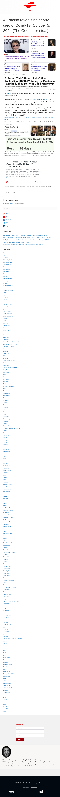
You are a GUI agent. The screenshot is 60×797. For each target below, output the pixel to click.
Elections (5, 384)
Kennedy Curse (7, 465)
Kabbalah (5, 463)
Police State (6, 557)
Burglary (5, 318)
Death (19, 36)
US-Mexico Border (8, 687)
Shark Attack (6, 620)
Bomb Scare (6, 306)
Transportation (6, 676)
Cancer (5, 320)
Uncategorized (7, 683)
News (32, 36)
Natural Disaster (7, 526)
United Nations (7, 685)
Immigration (6, 447)
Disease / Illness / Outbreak (10, 367)
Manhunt (5, 482)
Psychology (6, 589)
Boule (4, 309)
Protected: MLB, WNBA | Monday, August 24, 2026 (16, 242)
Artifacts (5, 276)
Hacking (5, 437)
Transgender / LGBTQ (8, 673)
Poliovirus (5, 559)
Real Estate (6, 596)
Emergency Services (8, 386)
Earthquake (6, 372)
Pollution (5, 564)
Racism (5, 592)
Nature (5, 528)
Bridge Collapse (7, 311)
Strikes (5, 645)
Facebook (8, 220)
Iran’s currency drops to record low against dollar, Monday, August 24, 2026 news (23, 244)
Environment (6, 393)
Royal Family (6, 603)
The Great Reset (7, 664)
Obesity (5, 538)
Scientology (6, 610)
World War (5, 709)
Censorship (6, 330)
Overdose (5, 547)
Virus (4, 697)
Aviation (5, 283)
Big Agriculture (6, 295)
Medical (5, 496)
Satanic (5, 606)
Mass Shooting (7, 486)
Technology (6, 659)
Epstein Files (6, 395)
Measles (5, 493)
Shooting (5, 622)
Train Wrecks (6, 671)
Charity (5, 334)
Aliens (4, 267)
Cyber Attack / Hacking (9, 360)
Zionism (5, 711)
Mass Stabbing (7, 489)
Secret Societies (7, 613)
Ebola (4, 374)
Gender (5, 430)
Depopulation (6, 365)
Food (4, 414)
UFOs (4, 680)
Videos (5, 694)
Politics (5, 561)
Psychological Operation (42, 36)
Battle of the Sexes (8, 290)
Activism (5, 257)
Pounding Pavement (8, 571)
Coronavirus (13, 36)
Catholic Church (7, 325)
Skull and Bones (7, 624)
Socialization (6, 631)
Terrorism (5, 662)
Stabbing (5, 636)
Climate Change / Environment (11, 341)
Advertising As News (8, 260)
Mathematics (6, 491)
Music (4, 519)
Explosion (5, 400)
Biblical (5, 292)
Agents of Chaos (7, 262)
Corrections (6, 353)
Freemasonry (6, 419)
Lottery (5, 477)
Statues (5, 643)
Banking (5, 288)
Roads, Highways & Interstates (11, 601)
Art (4, 274)
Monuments (6, 514)
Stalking (5, 641)
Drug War (5, 369)
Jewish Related (7, 461)
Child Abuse (6, 337)
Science (5, 608)
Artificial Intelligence (8, 278)
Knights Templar (7, 470)
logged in (12, 203)
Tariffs (4, 650)
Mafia (4, 479)
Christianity (6, 339)
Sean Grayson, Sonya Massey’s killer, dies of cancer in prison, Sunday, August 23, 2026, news (27, 237)
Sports (4, 634)
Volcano (5, 699)
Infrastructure (6, 451)
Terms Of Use (34, 787)
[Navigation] (30, 11)
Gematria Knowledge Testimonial (11, 428)
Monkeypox (6, 512)
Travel (4, 678)
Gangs (5, 423)
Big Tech (5, 297)
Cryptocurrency (7, 358)
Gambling (5, 421)
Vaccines (5, 690)
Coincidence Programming (10, 344)
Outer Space (6, 545)
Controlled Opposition (8, 346)
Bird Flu (5, 299)
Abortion (5, 253)
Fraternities (6, 416)
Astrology (5, 281)
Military (5, 505)
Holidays (5, 444)
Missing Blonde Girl (8, 510)
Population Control (7, 566)
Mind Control (6, 507)
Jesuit (4, 458)
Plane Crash (6, 554)
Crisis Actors (6, 355)
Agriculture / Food (7, 264)
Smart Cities (6, 629)
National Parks (7, 521)
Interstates (6, 454)
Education (5, 381)
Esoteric (5, 398)
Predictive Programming (9, 580)
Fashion (5, 402)
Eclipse (5, 376)
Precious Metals (7, 578)
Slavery (5, 627)
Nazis (4, 531)
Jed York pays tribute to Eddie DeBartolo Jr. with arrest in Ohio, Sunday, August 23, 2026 (25, 235)
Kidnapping (6, 468)
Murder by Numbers (8, 517)
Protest (5, 585)
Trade (4, 669)
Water (4, 704)
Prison (4, 582)
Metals (5, 503)
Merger (5, 500)
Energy (5, 388)
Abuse (4, 255)
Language (5, 472)
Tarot (4, 652)
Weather (5, 706)
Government (6, 433)
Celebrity (6, 36)
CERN (4, 332)
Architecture (6, 271)
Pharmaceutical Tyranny (9, 552)
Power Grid (6, 573)
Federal (5, 405)
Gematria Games (7, 426)
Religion (5, 599)
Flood (4, 412)
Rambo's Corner (7, 594)
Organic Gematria (7, 543)
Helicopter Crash (7, 440)
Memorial (5, 498)
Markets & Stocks (7, 484)
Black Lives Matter (8, 302)
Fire (4, 409)
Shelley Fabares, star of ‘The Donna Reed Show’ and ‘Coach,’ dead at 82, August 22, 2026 (26, 239)
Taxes (4, 655)
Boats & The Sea (7, 304)
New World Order (7, 533)
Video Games (6, 692)
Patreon (8, 213)
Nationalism (6, 524)
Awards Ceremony (8, 285)
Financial (5, 407)
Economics (6, 379)
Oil (4, 540)
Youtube (8, 216)
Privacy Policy (26, 787)
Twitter (7, 223)
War (4, 702)
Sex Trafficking (7, 615)
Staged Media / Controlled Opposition (12, 638)
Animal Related (7, 269)
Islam (4, 456)
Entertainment (26, 36)
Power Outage (6, 575)
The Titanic (6, 666)
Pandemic (5, 550)
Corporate (5, 351)
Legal (4, 475)
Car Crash (5, 323)
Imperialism (6, 449)
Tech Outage (6, 657)
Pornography (6, 568)
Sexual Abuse (6, 617)
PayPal (8, 226)
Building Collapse (7, 313)
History (5, 442)
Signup (20, 739)
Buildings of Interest (8, 316)
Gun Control (6, 435)
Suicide (5, 648)
